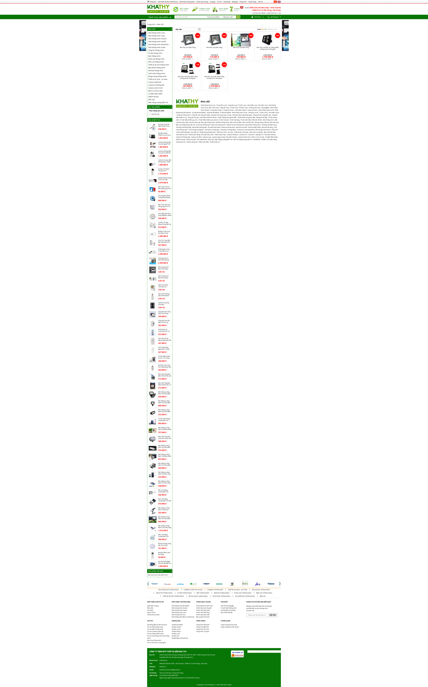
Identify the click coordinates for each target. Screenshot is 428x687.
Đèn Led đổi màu (248, 122)
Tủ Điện (263, 139)
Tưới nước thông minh (156, 73)
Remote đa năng (267, 127)
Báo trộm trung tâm (256, 132)
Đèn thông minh (154, 56)
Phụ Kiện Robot (202, 139)
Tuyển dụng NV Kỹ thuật (229, 625)
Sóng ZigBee (265, 108)
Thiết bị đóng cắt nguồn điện (227, 117)
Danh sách (273, 29)
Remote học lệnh (241, 127)
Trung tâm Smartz (216, 110)
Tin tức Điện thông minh (155, 629)
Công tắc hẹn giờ (193, 117)
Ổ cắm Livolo (263, 112)
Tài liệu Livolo (176, 629)
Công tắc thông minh (156, 50)
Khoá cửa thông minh (156, 59)
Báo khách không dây (199, 127)
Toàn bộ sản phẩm (213, 17)
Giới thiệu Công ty (153, 606)
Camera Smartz (252, 110)
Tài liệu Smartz (176, 627)
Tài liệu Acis (175, 636)
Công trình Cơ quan (202, 631)
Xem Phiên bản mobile (223, 685)
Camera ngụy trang (218, 137)
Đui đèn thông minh (222, 122)
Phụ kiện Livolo (274, 112)
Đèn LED (160, 24)
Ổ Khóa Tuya (243, 108)
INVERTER (256, 139)
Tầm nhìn (150, 608)
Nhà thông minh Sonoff (157, 41)
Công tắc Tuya (224, 108)
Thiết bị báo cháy (220, 135)
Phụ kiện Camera (270, 135)
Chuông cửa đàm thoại (269, 125)
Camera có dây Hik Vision (193, 590)
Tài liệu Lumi (176, 634)
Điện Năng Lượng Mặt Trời (158, 102)
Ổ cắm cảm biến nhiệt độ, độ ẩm (251, 120)
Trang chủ (151, 24)
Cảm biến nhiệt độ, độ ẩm (208, 117)
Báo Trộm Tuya (214, 108)
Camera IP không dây (156, 85)
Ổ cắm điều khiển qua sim (189, 120)
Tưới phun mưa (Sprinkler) (245, 130)
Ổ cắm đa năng (235, 120)
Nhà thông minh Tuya (156, 36)
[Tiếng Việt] (275, 2)
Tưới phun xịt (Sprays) (212, 130)
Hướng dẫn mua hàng (228, 610)
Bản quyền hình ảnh (203, 617)
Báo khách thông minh (156, 68)
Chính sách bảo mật (202, 615)
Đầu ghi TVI (259, 135)
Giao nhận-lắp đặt (227, 612)
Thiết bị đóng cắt (192, 142)
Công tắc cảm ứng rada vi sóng (221, 115)
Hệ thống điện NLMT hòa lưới (157, 625)
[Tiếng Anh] (279, 2)
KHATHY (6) (155, 114)
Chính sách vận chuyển (203, 608)
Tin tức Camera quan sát (155, 631)
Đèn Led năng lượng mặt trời (185, 125)
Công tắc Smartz (228, 110)
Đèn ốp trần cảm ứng (271, 122)
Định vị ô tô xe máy (155, 91)
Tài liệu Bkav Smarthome (180, 638)
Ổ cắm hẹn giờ (224, 120)
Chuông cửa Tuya (254, 108)
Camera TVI (243, 135)
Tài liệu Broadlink (177, 625)
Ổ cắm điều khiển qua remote (208, 120)
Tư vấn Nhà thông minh (229, 608)
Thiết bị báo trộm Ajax (241, 132)
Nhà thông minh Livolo (156, 47)
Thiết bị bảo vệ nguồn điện (246, 117)
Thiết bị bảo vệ (215, 142)
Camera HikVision (154, 82)
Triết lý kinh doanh (153, 615)
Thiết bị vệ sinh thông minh (158, 65)
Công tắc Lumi (232, 105)
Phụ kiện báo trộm (207, 135)
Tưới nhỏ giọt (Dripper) (196, 130)
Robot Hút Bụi (153, 97)
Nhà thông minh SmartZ (157, 39)
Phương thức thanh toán (204, 606)
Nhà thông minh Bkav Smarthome (183, 617)
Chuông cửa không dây (183, 127)
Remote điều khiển (254, 127)
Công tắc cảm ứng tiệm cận (262, 115)
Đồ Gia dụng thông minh (198, 596)
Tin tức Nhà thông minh (155, 627)
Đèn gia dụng (259, 122)
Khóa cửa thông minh (242, 593)
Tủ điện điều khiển (155, 94)
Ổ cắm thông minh (155, 53)
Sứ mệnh (150, 610)
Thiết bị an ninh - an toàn (157, 79)
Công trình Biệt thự (202, 627)
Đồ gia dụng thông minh (157, 76)
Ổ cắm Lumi (242, 105)
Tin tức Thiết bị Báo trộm (155, 634)
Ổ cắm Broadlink (225, 112)
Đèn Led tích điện (236, 122)
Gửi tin (273, 615)
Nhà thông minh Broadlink (180, 606)
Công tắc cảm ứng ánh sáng (201, 115)
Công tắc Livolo (253, 112)
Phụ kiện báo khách (214, 127)
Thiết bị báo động (194, 135)
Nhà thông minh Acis (178, 615)
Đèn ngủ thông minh (208, 122)
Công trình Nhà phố (202, 625)
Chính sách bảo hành (203, 610)
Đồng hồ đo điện (261, 117)
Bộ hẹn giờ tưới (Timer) (263, 130)
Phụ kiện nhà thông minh (245, 596)
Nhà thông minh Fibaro (179, 610)
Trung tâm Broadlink (199, 112)
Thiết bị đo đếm (204, 142)
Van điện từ (195, 132)
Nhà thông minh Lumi (156, 33)
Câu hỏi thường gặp (227, 606)
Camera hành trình (155, 88)
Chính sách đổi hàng (203, 612)
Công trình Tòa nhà (202, 629)
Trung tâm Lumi (221, 105)
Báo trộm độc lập (269, 132)
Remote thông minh (155, 70)
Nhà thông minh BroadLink (158, 44)
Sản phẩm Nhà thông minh (168, 590)
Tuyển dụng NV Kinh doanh (230, 627)
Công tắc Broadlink (213, 112)
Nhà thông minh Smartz (180, 608)
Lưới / (265, 29)
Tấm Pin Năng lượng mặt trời (242, 139)
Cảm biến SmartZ (240, 110)
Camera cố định (196, 137)
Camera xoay (207, 137)
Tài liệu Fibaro (176, 631)
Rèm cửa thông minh (156, 62)
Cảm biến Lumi (252, 105)
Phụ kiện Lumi (263, 105)
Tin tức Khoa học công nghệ (156, 643)
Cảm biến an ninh (182, 135)
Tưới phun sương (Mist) (228, 130)
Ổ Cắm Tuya (234, 108)
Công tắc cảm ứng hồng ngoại (242, 115)
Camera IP (251, 135)
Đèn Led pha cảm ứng (193, 122)
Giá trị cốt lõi (151, 612)
